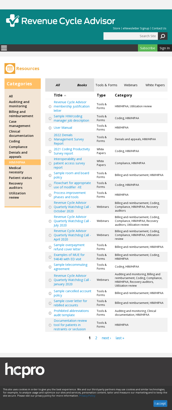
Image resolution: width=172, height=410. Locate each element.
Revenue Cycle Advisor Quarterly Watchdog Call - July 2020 (72, 221)
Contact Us (159, 28)
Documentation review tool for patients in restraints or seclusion (70, 324)
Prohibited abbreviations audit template (71, 313)
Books (82, 85)
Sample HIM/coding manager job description (71, 118)
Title (58, 95)
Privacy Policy (87, 395)
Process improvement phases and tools (70, 195)
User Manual (63, 127)
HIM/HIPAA (17, 162)
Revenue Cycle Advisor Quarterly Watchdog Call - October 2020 (72, 206)
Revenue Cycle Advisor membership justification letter (72, 106)
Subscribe (147, 48)
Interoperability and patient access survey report (69, 163)
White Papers (155, 85)
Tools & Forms (106, 85)
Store (116, 28)
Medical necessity (16, 170)
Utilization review (17, 195)
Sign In (165, 48)
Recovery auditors (16, 185)
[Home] (60, 20)
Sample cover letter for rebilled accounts (70, 303)
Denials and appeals (18, 154)
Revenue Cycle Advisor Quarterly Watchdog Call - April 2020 (72, 235)
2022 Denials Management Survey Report (69, 139)
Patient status (20, 178)
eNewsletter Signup (136, 28)
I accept (160, 403)
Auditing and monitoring (19, 104)
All (58, 85)
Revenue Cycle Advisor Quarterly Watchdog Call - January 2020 (72, 279)
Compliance (18, 147)
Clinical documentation (21, 133)
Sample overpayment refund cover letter (69, 247)
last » (120, 337)
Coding (14, 141)
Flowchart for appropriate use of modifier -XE (72, 185)
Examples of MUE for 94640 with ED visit (69, 257)
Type (101, 95)
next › (106, 337)
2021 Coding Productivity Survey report (72, 151)
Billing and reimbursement (21, 113)
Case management (19, 123)
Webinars (131, 85)
